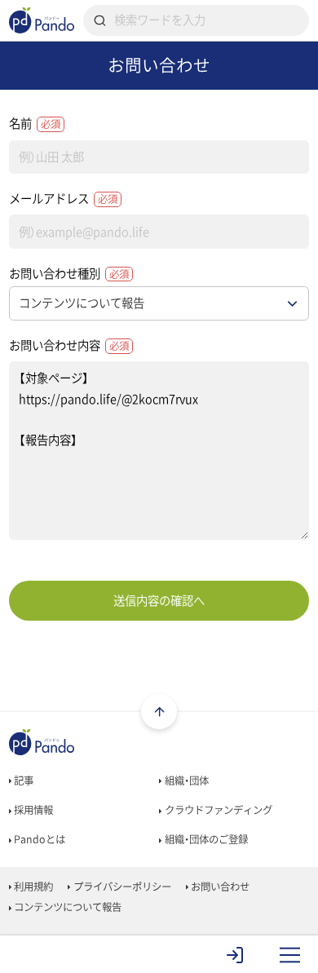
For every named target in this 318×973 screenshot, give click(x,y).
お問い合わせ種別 (69, 273)
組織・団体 (185, 780)
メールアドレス (63, 198)
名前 (34, 123)
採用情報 (32, 810)
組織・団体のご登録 (205, 839)
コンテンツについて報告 (66, 907)
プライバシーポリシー (121, 886)
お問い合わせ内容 (69, 345)
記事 (22, 780)
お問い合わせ (219, 886)
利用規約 (32, 886)
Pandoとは (38, 839)
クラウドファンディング (217, 810)
